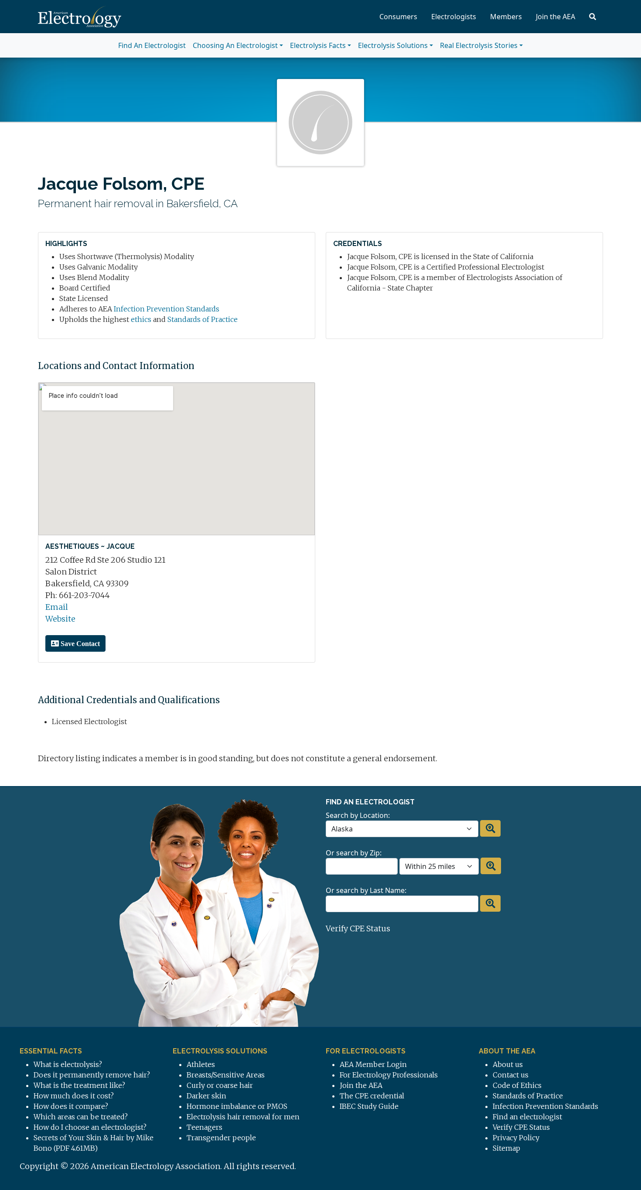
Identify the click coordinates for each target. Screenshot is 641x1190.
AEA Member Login (373, 1064)
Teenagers (204, 1127)
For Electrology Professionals (389, 1074)
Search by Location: (358, 815)
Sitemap (506, 1148)
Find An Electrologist (152, 45)
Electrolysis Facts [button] (318, 45)
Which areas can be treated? (81, 1116)
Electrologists (453, 16)
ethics (141, 319)
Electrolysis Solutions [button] (393, 45)
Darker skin (206, 1095)
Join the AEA (555, 16)
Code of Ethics (517, 1085)
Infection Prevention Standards (166, 308)
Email (56, 607)
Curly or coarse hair (220, 1085)
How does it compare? (71, 1106)
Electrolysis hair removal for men (243, 1116)
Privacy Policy (516, 1137)
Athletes (201, 1064)
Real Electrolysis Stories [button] (479, 45)
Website (60, 619)
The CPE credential (372, 1095)
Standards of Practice (202, 319)
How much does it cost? (74, 1095)
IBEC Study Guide (369, 1106)
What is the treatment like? (79, 1085)
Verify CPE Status (358, 928)
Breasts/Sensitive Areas (226, 1074)
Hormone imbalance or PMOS (237, 1106)
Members (506, 16)
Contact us (510, 1074)
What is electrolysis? (68, 1064)
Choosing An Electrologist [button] (235, 45)
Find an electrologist (527, 1116)
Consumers (398, 16)
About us (508, 1064)
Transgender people (221, 1137)
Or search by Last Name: (366, 890)
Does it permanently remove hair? (92, 1074)
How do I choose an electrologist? (90, 1127)
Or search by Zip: (354, 853)
